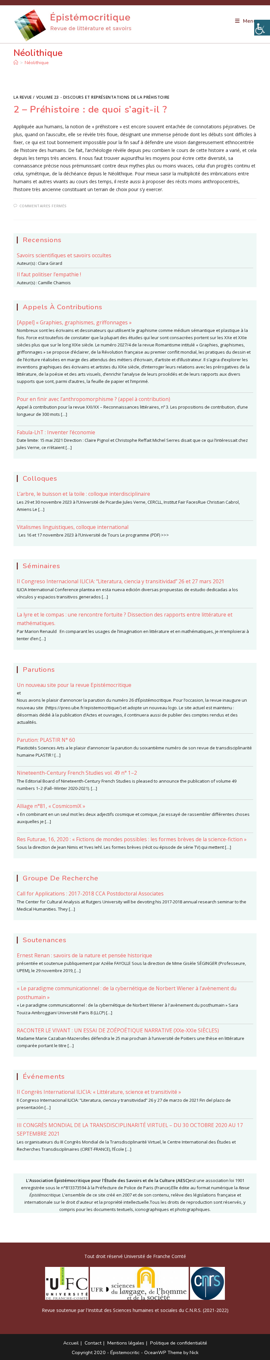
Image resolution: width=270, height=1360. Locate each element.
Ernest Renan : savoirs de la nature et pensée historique (84, 955)
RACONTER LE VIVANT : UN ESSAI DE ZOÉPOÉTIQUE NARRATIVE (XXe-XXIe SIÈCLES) (118, 1030)
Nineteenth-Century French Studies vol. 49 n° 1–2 (77, 772)
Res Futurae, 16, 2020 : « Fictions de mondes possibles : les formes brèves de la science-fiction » (132, 839)
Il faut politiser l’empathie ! (49, 274)
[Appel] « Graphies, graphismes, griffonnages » (74, 322)
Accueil (71, 1343)
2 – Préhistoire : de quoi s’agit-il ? (90, 109)
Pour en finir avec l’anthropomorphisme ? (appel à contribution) (93, 399)
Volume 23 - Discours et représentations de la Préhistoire (103, 97)
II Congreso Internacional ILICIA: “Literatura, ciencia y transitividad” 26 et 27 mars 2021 (121, 581)
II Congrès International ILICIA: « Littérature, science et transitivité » (99, 1092)
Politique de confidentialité (178, 1343)
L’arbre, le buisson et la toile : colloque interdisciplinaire (83, 493)
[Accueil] (16, 63)
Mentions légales (125, 1343)
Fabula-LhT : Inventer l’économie (56, 432)
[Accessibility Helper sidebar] (262, 28)
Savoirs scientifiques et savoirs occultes (64, 255)
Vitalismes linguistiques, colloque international (72, 527)
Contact (93, 1343)
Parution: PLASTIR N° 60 (46, 739)
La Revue (23, 97)
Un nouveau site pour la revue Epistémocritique (74, 685)
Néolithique (37, 63)
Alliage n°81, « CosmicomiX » (51, 806)
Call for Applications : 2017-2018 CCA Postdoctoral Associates (90, 893)
